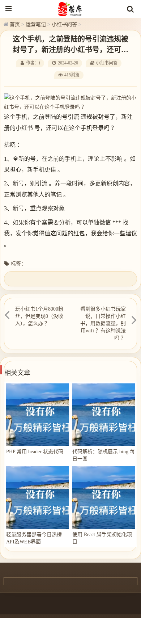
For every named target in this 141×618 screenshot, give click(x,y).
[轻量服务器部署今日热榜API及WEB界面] (37, 497)
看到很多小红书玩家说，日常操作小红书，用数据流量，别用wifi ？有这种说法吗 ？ (103, 323)
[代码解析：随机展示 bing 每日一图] (103, 414)
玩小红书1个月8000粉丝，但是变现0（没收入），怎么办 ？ (39, 316)
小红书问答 (64, 24)
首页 (15, 24)
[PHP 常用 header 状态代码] (37, 414)
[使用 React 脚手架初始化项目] (103, 497)
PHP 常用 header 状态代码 (34, 451)
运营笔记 (36, 24)
